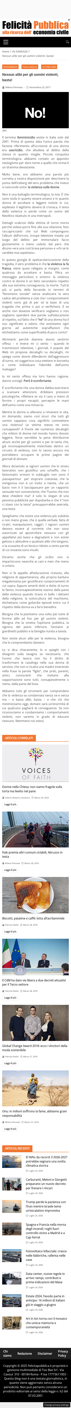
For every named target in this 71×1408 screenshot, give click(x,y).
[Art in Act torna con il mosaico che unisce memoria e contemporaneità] (11, 1323)
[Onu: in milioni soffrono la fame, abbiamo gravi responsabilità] (35, 1088)
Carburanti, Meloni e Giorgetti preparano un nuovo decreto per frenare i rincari (46, 1184)
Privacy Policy (63, 1353)
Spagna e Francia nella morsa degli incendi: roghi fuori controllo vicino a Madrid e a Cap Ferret (46, 1231)
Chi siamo (7, 1353)
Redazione (24, 1353)
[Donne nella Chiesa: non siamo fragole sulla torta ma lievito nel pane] (35, 763)
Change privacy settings (57, 1404)
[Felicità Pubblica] (35, 27)
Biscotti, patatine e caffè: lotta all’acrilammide (33, 918)
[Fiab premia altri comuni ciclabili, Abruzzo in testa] (35, 829)
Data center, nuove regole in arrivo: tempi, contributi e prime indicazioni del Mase (45, 1278)
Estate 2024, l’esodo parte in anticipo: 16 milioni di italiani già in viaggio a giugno (45, 1300)
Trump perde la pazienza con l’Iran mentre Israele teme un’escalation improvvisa (46, 1206)
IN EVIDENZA (10, 66)
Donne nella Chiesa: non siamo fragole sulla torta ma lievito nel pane (32, 789)
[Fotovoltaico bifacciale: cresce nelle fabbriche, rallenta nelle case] (11, 1255)
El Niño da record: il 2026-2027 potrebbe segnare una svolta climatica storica (46, 1161)
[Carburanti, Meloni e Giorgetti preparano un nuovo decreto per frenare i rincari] (11, 1184)
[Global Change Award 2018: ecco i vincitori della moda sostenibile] (35, 1023)
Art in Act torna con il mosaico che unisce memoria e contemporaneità (46, 1323)
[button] (67, 42)
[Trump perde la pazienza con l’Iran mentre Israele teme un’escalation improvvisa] (11, 1206)
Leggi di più (10, 804)
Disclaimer (45, 1353)
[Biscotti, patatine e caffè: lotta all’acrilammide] (35, 895)
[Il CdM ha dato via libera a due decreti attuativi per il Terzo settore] (35, 957)
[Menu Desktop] (5, 42)
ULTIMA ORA (49, 66)
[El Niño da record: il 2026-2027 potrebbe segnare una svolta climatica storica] (11, 1161)
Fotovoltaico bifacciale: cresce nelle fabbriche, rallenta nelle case (46, 1255)
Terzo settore (30, 66)
